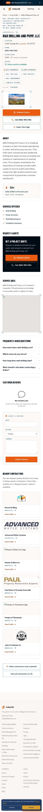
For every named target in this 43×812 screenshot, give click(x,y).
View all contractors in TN (21, 674)
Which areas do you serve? (15, 354)
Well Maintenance (13, 78)
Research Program (8, 777)
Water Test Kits (7, 763)
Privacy (25, 777)
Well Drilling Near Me (9, 732)
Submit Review (21, 459)
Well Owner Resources (10, 756)
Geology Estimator (29, 739)
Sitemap (26, 787)
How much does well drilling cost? (18, 347)
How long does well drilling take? (17, 360)
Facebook (14, 87)
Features (26, 728)
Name (7, 420)
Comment (9, 439)
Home (5, 15)
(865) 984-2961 (11, 50)
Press (4, 788)
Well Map (31, 9)
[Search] (39, 9)
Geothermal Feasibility (31, 758)
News (4, 784)
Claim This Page (23, 127)
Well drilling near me (13, 25)
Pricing (25, 732)
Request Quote (23, 112)
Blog (3, 791)
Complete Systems (13, 83)
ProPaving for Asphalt (30, 747)
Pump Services (28, 74)
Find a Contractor (8, 728)
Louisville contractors (13, 21)
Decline (12, 807)
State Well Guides (8, 760)
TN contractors (9, 23)
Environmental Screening (31, 750)
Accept (31, 807)
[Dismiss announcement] (40, 3)
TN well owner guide (12, 28)
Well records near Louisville (16, 18)
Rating (8, 429)
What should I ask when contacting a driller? (19, 368)
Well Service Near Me (9, 742)
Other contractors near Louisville (23, 666)
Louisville (22, 43)
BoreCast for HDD (29, 743)
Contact (4, 780)
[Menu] (4, 9)
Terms (25, 773)
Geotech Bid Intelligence (31, 754)
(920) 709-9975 (7, 716)
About (4, 773)
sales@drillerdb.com (9, 719)
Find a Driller (14, 15)
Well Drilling (11, 74)
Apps (25, 736)
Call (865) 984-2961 (23, 120)
